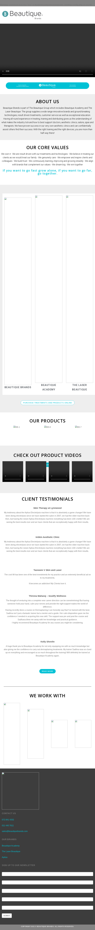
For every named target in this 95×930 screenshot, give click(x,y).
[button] (47, 402)
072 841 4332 (8, 820)
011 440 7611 (8, 825)
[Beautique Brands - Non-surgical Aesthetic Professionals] (22, 15)
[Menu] (48, 15)
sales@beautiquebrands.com (15, 831)
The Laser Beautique (11, 851)
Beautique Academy (11, 846)
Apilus (4, 857)
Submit (6, 916)
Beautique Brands (18, 387)
